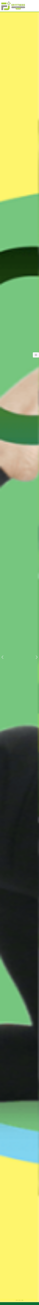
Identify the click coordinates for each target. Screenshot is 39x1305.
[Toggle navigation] (36, 355)
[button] (36, 657)
